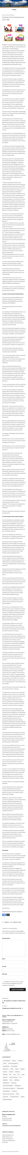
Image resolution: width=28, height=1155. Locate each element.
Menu (14, 9)
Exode (17, 1069)
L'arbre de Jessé (13, 1077)
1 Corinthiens (6, 1060)
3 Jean (4, 1063)
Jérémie (5, 1077)
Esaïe (12, 1069)
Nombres (13, 1083)
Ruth (17, 1094)
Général (6, 922)
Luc (11, 922)
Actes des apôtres (13, 1063)
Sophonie (5, 1096)
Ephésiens (6, 1069)
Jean (14, 1074)
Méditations (6, 1083)
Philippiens (18, 1085)
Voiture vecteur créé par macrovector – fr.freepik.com (12, 911)
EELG (13, 15)
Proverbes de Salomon (9, 1088)
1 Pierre (14, 1060)
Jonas (22, 1074)
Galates (22, 1069)
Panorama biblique (8, 1085)
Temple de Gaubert (13, 2)
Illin (10, 1074)
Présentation (6, 1091)
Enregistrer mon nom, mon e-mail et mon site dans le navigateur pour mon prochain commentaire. (12, 983)
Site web (4, 974)
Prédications (17, 922)
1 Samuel (20, 1060)
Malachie (5, 1080)
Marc (11, 1080)
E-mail (4, 966)
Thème (22, 1096)
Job (18, 1074)
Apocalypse (6, 1066)
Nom (4, 959)
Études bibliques (7, 1099)
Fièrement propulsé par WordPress (10, 1151)
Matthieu (16, 1080)
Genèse (5, 1071)
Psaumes (14, 1091)
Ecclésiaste (14, 1066)
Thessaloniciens (14, 1096)
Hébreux (17, 1071)
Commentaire (6, 938)
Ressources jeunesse (8, 1094)
